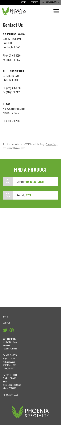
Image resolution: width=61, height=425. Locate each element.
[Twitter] (5, 329)
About (23, 2)
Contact (34, 2)
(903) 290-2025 (12, 394)
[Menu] (56, 11)
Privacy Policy (51, 144)
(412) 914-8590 (11, 355)
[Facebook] (11, 329)
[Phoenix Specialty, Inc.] (14, 11)
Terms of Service (13, 147)
